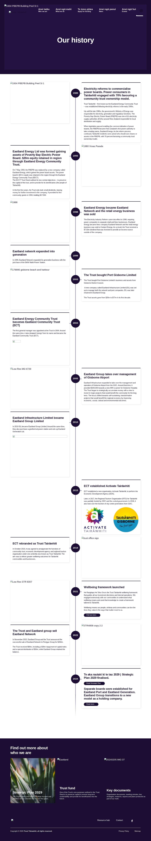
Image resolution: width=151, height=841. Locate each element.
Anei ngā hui (129, 10)
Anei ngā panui (107, 10)
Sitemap (137, 831)
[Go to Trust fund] (79, 780)
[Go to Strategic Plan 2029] (32, 780)
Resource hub (103, 820)
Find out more (91, 615)
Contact (119, 820)
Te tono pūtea (85, 10)
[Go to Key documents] (126, 780)
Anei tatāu (44, 10)
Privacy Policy (124, 831)
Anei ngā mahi (63, 10)
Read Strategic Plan (93, 683)
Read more (90, 704)
